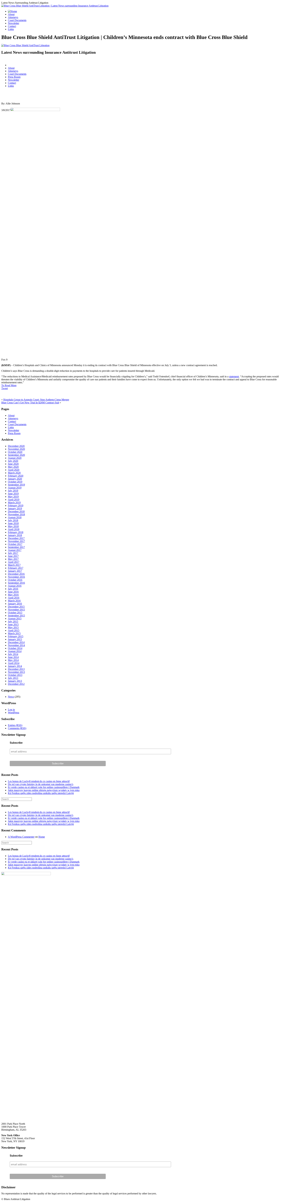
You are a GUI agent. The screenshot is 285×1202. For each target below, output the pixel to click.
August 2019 (14, 487)
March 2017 (14, 565)
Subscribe (16, 742)
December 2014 (16, 642)
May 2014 (13, 660)
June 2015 (13, 624)
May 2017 (13, 559)
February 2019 (15, 505)
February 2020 (15, 475)
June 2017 (13, 556)
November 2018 (16, 514)
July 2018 (13, 520)
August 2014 (14, 651)
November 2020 (16, 449)
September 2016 (16, 582)
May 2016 (13, 594)
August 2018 (14, 517)
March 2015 (14, 633)
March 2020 (14, 472)
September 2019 (16, 484)
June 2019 (13, 493)
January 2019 (15, 508)
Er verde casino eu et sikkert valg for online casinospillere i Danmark (43, 787)
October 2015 (15, 612)
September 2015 (16, 615)
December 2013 (16, 669)
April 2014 (13, 663)
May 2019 (13, 496)
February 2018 (15, 532)
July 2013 (13, 678)
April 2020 (13, 469)
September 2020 (16, 455)
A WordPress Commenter (21, 836)
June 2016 (13, 591)
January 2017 (15, 571)
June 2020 (13, 463)
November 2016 (16, 576)
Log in (11, 709)
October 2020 (15, 452)
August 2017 (14, 550)
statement (234, 376)
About (11, 14)
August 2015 (14, 618)
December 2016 (16, 573)
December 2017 (16, 538)
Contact (12, 26)
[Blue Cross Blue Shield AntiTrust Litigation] (25, 45)
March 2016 (14, 600)
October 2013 (15, 675)
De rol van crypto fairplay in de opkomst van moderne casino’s (40, 784)
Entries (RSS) (15, 725)
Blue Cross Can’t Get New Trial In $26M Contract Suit (30, 402)
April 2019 (13, 499)
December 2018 (16, 511)
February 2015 (15, 636)
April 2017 (13, 562)
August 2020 (14, 458)
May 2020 (13, 466)
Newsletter (13, 23)
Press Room (14, 77)
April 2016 (13, 597)
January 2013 (15, 681)
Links (11, 29)
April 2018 (13, 529)
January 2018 (15, 535)
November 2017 (16, 541)
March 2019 (14, 502)
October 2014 (15, 648)
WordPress (13, 712)
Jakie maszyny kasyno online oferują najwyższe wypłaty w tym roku (43, 790)
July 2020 (13, 460)
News (11, 696)
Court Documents (17, 20)
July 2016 (13, 588)
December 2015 (16, 606)
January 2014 (15, 666)
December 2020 (16, 446)
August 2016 (14, 585)
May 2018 (13, 526)
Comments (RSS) (17, 728)
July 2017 (13, 553)
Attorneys (13, 17)
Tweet (4, 388)
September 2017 (16, 547)
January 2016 (15, 603)
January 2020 (15, 478)
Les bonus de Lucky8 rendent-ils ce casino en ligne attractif (39, 781)
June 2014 (13, 657)
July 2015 (13, 621)
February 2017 (15, 568)
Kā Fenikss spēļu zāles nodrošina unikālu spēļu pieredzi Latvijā (41, 793)
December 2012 (16, 684)
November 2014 (16, 645)
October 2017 (15, 544)
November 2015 (16, 609)
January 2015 (15, 639)
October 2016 (15, 579)
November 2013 (16, 672)
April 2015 (13, 630)
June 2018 (13, 523)
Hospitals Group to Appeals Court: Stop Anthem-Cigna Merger (36, 399)
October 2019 (15, 481)
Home (41, 836)
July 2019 (13, 490)
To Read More (8, 385)
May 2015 (13, 627)
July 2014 (13, 654)
